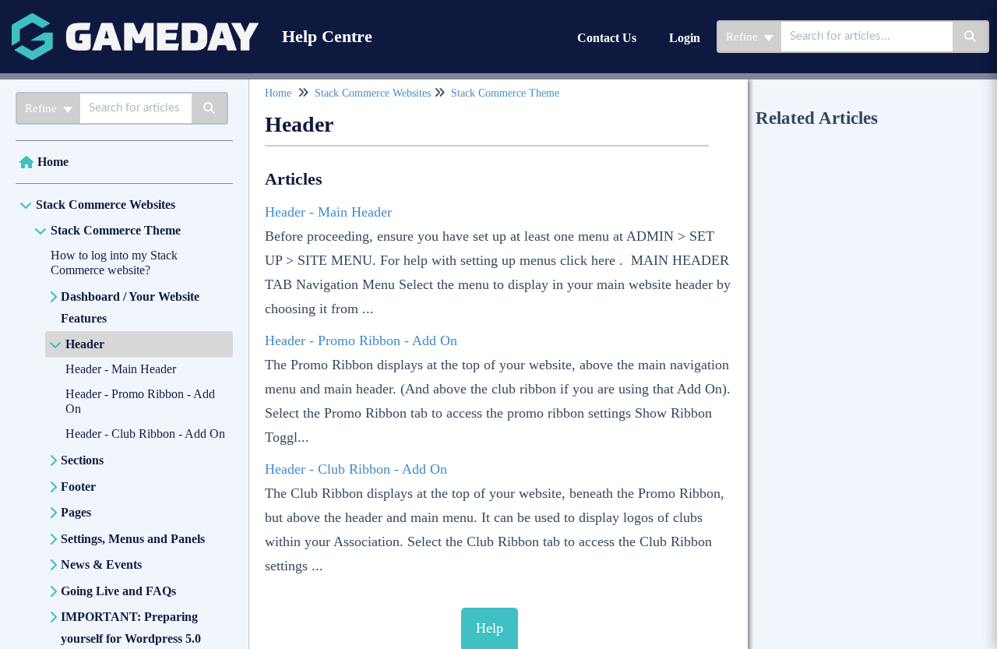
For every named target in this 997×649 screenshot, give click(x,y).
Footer (78, 486)
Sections (82, 460)
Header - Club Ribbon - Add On (145, 433)
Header (84, 344)
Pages (76, 512)
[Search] (971, 36)
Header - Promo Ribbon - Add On (361, 340)
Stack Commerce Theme (116, 230)
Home (53, 161)
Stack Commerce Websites (105, 204)
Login (684, 37)
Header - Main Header (120, 369)
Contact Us (606, 37)
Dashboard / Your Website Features (130, 307)
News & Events (101, 564)
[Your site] (135, 20)
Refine (743, 36)
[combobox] (867, 36)
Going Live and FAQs (118, 591)
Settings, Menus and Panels (133, 538)
